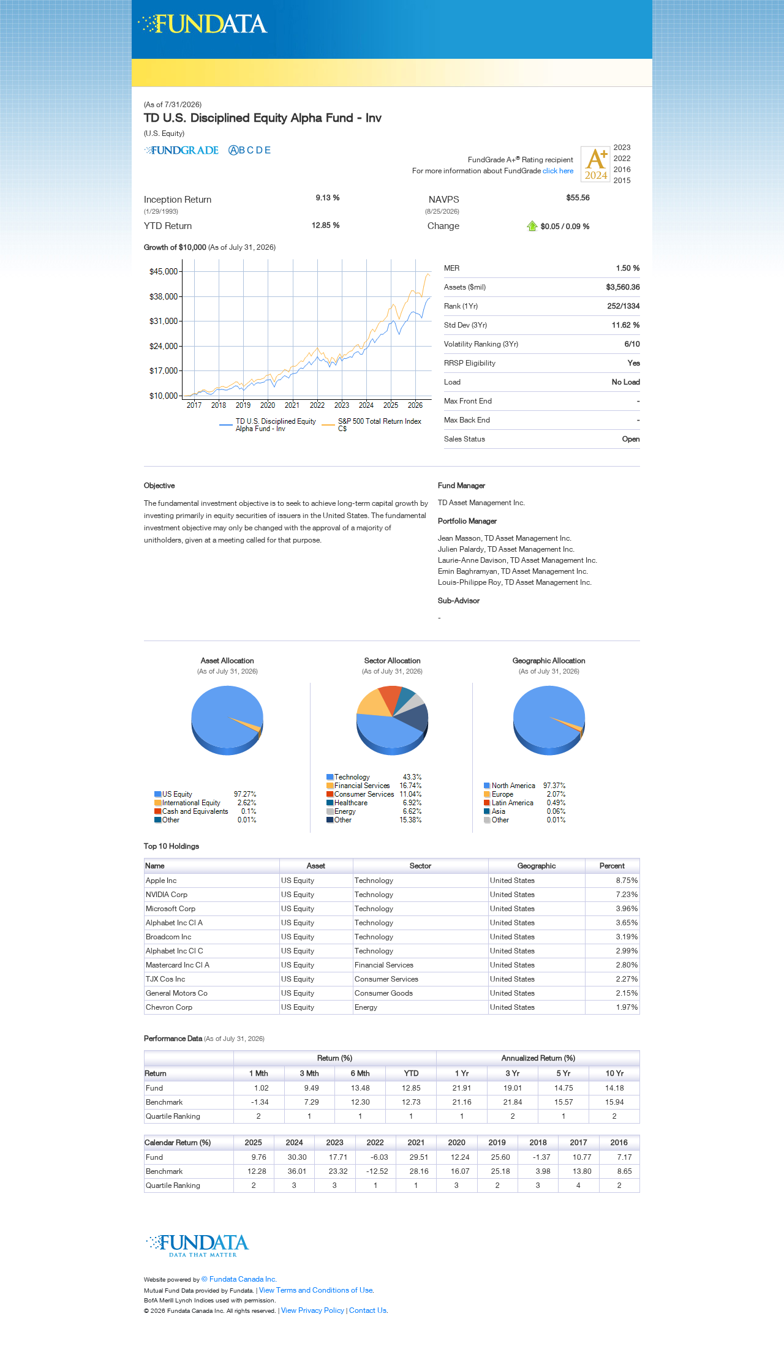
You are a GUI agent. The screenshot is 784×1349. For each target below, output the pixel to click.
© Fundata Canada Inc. (239, 1278)
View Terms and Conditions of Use (315, 1290)
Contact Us (367, 1310)
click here (558, 170)
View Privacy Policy (312, 1310)
